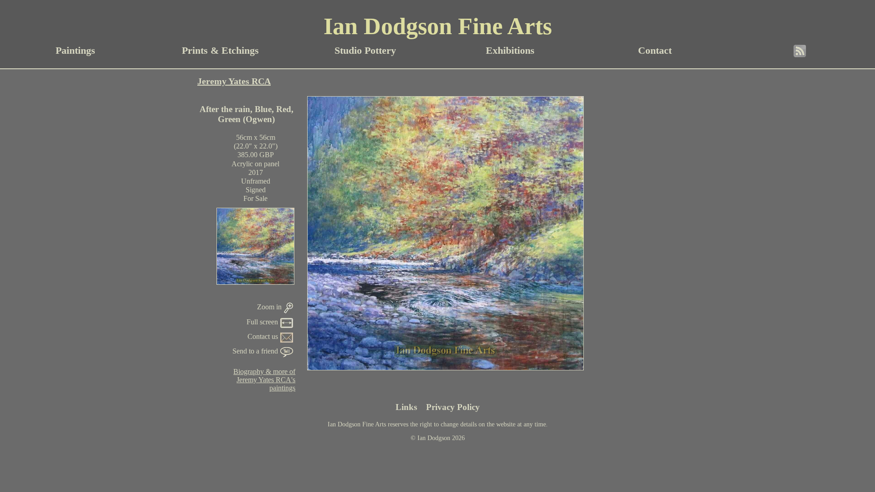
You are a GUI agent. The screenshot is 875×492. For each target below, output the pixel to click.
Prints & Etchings (220, 50)
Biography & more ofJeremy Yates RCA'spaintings (264, 380)
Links (406, 407)
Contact (655, 50)
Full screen (262, 322)
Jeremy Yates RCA (234, 81)
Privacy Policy (453, 407)
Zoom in (269, 307)
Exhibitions (510, 50)
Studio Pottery (365, 50)
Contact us (262, 336)
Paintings (75, 50)
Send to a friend (255, 351)
